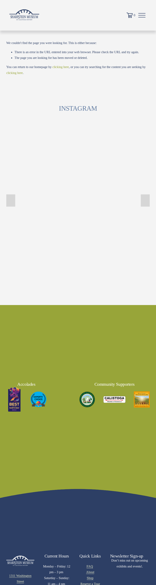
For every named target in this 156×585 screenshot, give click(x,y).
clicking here (60, 67)
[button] (10, 200)
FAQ (90, 566)
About (90, 572)
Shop (90, 578)
